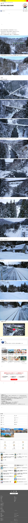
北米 (16, 415)
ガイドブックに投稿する (16, 515)
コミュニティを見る (14, 379)
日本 (2, 2)
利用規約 (1, 514)
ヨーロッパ (3, 415)
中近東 (15, 500)
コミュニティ (2, 509)
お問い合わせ (15, 516)
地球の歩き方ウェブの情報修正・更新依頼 (6, 399)
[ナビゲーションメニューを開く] (27, 1)
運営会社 (1, 513)
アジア (1, 500)
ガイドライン (15, 514)
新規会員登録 (2, 510)
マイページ (16, 510)
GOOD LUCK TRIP (2, 511)
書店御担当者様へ (2, 515)
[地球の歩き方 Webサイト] (3, 1)
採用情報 (1, 516)
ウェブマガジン (2, 503)
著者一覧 (1, 508)
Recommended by (23, 363)
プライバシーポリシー (16, 513)
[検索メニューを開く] (25, 0)
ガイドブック (2, 505)
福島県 (3, 2)
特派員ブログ (6, 2)
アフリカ (3, 424)
